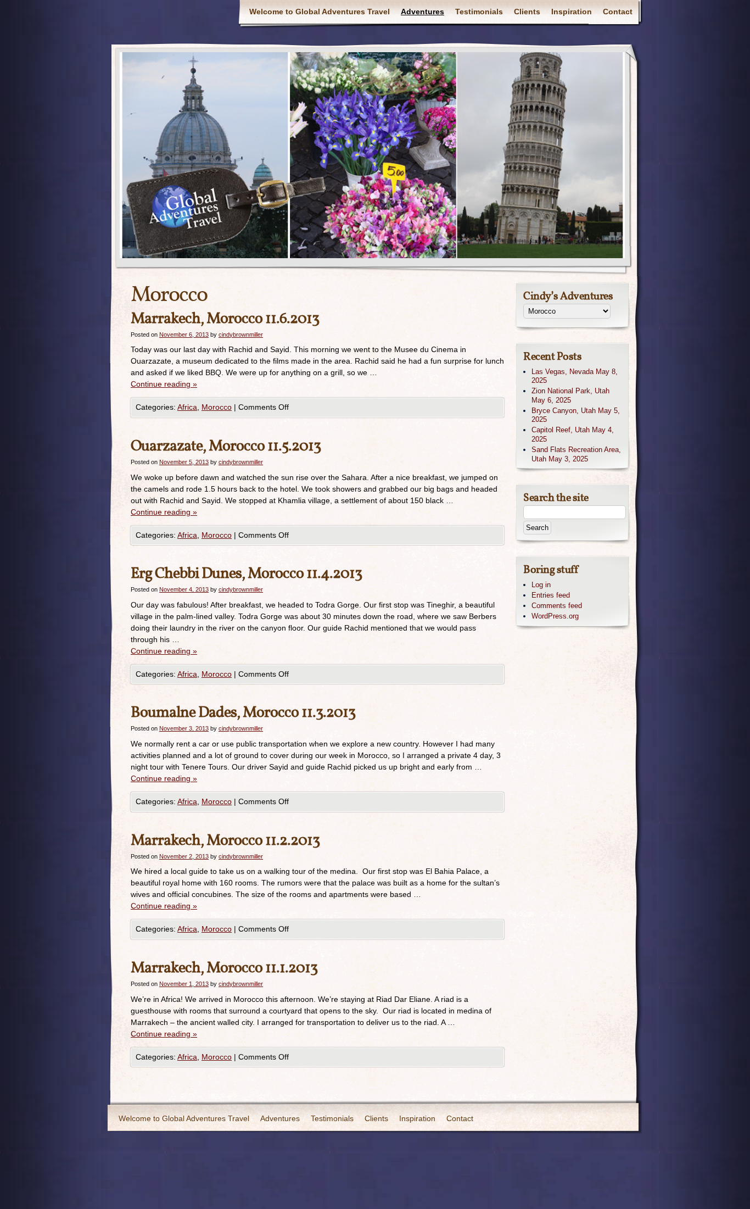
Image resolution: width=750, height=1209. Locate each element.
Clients (527, 11)
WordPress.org (555, 616)
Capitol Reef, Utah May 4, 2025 (572, 434)
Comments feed (556, 605)
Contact (618, 11)
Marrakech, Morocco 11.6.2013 (225, 319)
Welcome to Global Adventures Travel (319, 11)
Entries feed (550, 595)
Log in (541, 585)
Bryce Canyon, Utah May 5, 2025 (575, 415)
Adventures (422, 11)
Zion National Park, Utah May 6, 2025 (570, 395)
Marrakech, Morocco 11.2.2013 (225, 840)
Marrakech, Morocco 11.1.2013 (224, 968)
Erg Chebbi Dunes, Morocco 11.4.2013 (246, 573)
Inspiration (571, 11)
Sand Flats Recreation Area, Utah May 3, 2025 (576, 454)
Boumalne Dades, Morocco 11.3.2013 (243, 712)
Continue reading (164, 384)
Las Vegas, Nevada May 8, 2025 (574, 376)
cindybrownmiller (241, 334)
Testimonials (479, 11)
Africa (187, 407)
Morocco (217, 407)
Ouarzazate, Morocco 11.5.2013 (226, 446)
